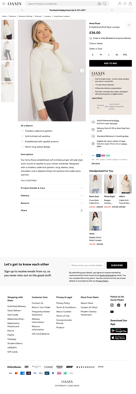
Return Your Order (41, 307)
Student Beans (14, 343)
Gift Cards (12, 351)
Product (60, 327)
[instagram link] (112, 305)
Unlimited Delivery (16, 306)
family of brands (106, 275)
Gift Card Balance (40, 333)
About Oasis (87, 303)
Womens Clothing (25, 16)
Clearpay (11, 339)
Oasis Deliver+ (14, 310)
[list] (52, 70)
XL (117, 54)
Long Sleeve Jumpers (62, 16)
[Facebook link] (125, 305)
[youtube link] (112, 311)
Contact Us (37, 303)
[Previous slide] (22, 10)
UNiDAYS (12, 347)
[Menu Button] (3, 3)
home (4, 16)
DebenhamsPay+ (15, 319)
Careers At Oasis (89, 307)
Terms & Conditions (66, 307)
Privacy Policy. (102, 281)
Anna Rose (94, 23)
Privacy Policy (63, 303)
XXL (125, 54)
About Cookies (63, 311)
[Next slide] (112, 10)
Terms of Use (62, 315)
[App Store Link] (119, 334)
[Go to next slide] (82, 70)
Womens (12, 16)
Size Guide (12, 314)
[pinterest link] (118, 305)
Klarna (10, 330)
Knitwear (38, 16)
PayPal (10, 334)
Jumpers (47, 16)
